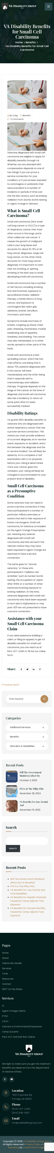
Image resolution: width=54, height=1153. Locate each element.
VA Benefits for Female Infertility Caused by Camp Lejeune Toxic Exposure (27, 912)
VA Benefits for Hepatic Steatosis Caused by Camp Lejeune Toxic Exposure (28, 901)
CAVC (5, 1021)
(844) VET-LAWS (21, 1108)
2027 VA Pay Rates (12, 989)
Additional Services (20, 727)
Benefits (31, 42)
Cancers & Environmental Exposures (22, 1026)
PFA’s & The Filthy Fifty (32, 788)
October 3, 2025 (28, 780)
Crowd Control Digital (34, 1147)
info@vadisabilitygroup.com (27, 1122)
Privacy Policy (32, 1144)
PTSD (5, 1016)
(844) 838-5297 (20, 1112)
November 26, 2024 (30, 793)
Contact (6, 983)
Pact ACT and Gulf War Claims (18, 1036)
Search (11, 828)
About (5, 958)
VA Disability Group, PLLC (36, 1141)
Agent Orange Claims (13, 1010)
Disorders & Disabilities (22, 746)
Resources (7, 978)
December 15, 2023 (30, 809)
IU (3, 1005)
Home (19, 42)
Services (6, 968)
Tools (5, 973)
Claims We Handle (12, 963)
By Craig (14, 115)
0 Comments (17, 119)
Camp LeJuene (10, 1031)
